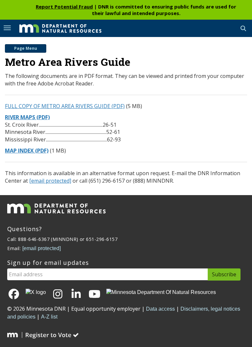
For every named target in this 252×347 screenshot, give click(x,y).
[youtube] (94, 294)
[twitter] (36, 292)
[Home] (55, 28)
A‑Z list (49, 317)
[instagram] (57, 294)
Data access (160, 309)
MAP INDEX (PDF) (27, 150)
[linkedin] (76, 294)
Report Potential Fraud (64, 6)
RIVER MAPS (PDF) (27, 117)
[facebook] (13, 294)
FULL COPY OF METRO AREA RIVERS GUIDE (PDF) (65, 106)
